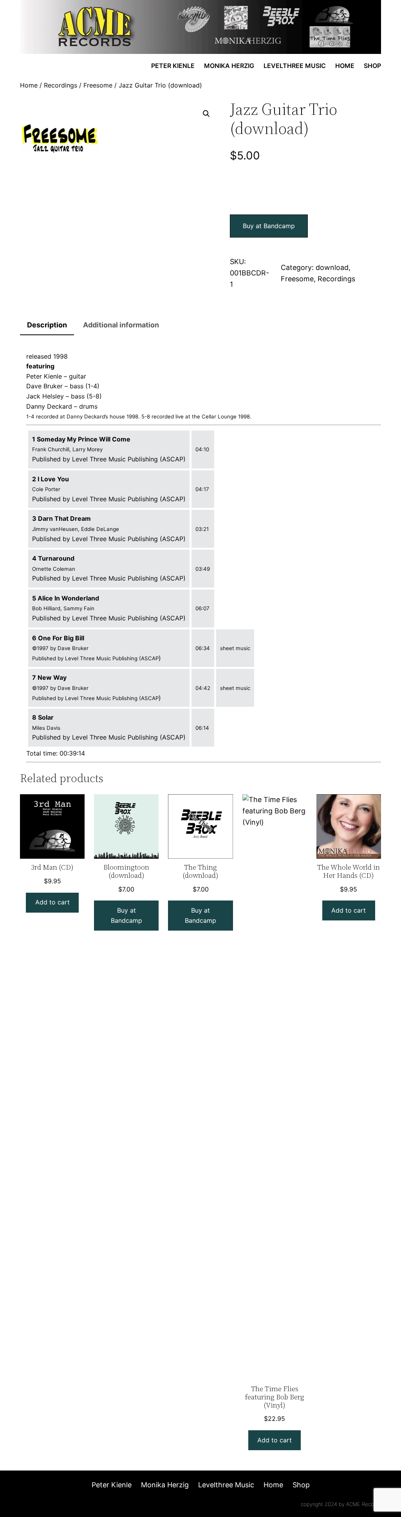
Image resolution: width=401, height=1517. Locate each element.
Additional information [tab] (121, 325)
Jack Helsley (45, 396)
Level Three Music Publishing (116, 459)
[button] (206, 114)
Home (29, 85)
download (332, 267)
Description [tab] (47, 325)
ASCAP (172, 459)
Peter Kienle (44, 376)
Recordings (60, 85)
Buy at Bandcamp (269, 226)
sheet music (235, 648)
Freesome (97, 85)
